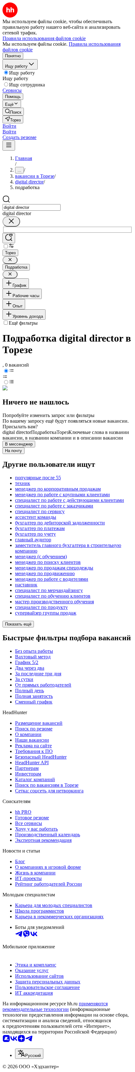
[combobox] (32, 207)
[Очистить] (11, 221)
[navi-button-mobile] (9, 145)
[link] (13, 112)
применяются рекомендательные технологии (55, 1006)
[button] (9, 126)
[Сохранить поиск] (9, 238)
